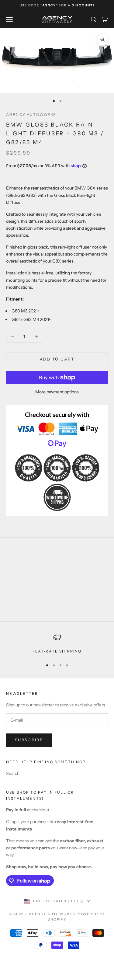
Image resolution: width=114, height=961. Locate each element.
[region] (57, 644)
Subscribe (29, 739)
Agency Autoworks (31, 114)
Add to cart (57, 359)
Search (12, 773)
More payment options (57, 392)
